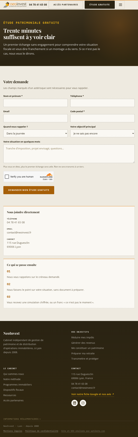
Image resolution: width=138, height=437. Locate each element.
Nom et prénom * (13, 96)
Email (6, 111)
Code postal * (77, 111)
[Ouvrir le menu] (120, 5)
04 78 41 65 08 (38, 4)
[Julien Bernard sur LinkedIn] (74, 403)
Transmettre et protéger (85, 358)
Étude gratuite (100, 4)
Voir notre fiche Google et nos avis (91, 394)
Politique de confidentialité (41, 431)
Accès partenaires (66, 4)
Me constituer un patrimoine (87, 348)
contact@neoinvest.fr (19, 232)
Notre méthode (12, 379)
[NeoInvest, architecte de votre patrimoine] (14, 5)
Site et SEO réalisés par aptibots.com (83, 431)
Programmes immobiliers (17, 384)
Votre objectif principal (83, 126)
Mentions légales (12, 431)
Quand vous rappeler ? (15, 126)
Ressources (9, 395)
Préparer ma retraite (83, 353)
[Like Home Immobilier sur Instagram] (83, 403)
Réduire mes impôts (82, 337)
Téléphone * (77, 96)
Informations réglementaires (20, 419)
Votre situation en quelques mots (21, 141)
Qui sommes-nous (13, 374)
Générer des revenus (83, 342)
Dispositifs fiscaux (13, 389)
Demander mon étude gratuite (28, 190)
